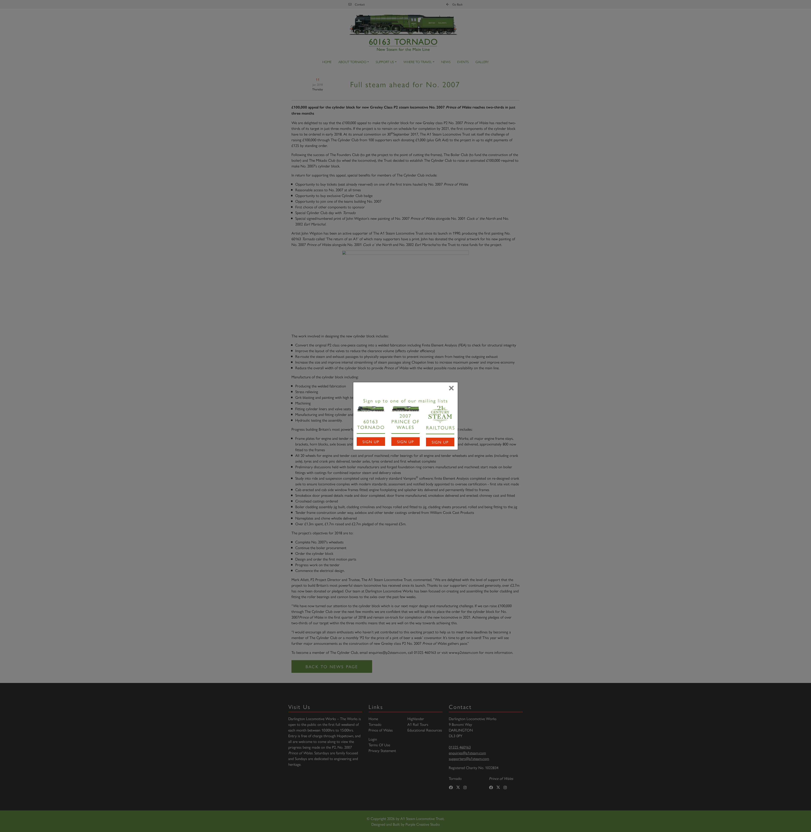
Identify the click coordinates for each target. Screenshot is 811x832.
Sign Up (370, 441)
